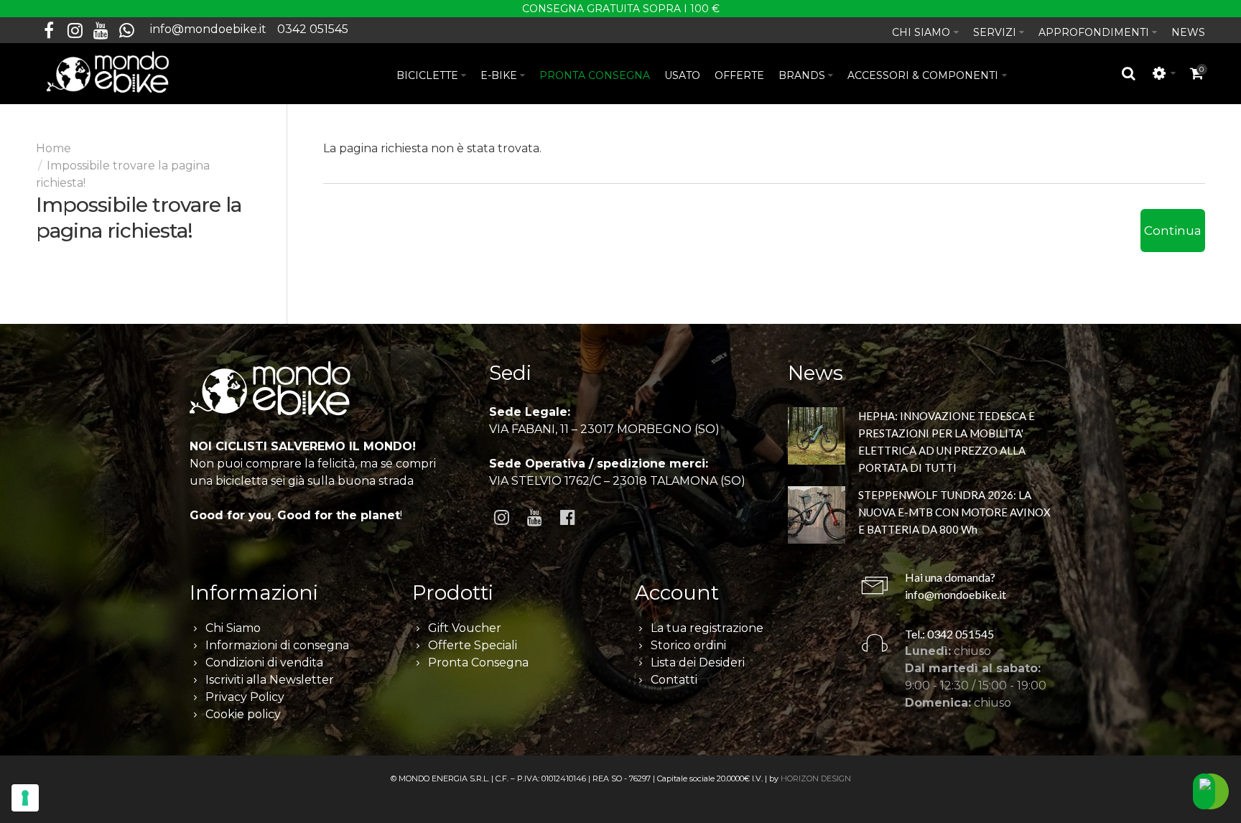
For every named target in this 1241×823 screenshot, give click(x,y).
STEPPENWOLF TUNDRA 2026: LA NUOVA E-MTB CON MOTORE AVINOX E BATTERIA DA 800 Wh (954, 512)
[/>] (816, 438)
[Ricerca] (1129, 73)
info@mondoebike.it (208, 29)
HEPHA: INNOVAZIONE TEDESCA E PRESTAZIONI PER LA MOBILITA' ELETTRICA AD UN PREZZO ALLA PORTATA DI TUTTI (946, 441)
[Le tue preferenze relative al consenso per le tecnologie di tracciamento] (25, 798)
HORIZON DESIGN (816, 778)
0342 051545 (312, 29)
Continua (1173, 230)
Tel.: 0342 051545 (949, 634)
